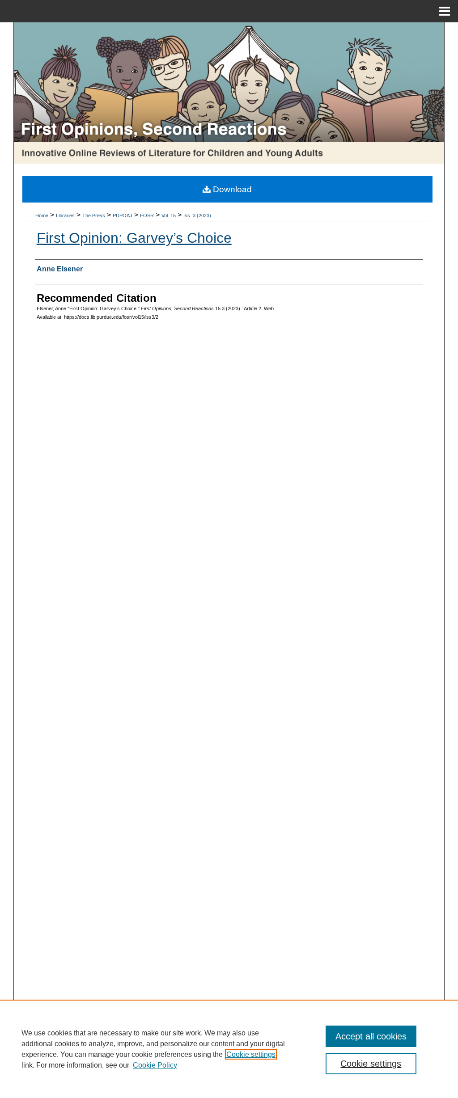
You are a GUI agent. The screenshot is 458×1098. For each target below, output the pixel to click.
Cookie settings (251, 1054)
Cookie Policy (155, 1065)
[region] (229, 1049)
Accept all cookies (371, 1036)
